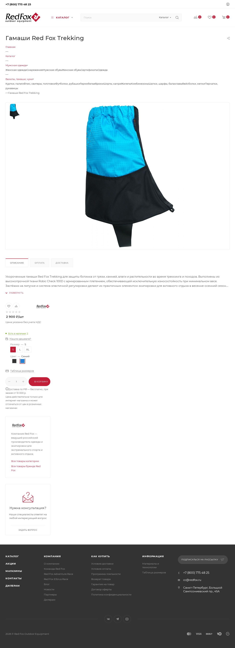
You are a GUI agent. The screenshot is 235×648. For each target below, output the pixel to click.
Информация (153, 556)
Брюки (99, 83)
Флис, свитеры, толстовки (39, 83)
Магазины (14, 571)
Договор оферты (101, 589)
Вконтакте (108, 619)
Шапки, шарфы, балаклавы (165, 83)
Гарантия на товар (102, 584)
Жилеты (126, 83)
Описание (17, 263)
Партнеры (50, 594)
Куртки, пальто (15, 83)
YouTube (127, 619)
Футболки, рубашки (67, 83)
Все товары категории (25, 461)
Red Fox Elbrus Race (56, 579)
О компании (51, 563)
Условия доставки (102, 563)
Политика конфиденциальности (111, 594)
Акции (11, 563)
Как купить (100, 556)
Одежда (103, 69)
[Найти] (177, 17)
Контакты (13, 578)
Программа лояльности (106, 573)
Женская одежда (16, 69)
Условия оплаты (101, 568)
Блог (47, 584)
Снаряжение (35, 69)
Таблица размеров (154, 572)
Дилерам (13, 585)
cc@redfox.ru (192, 580)
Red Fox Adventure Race (58, 573)
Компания (52, 556)
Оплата (40, 263)
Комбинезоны (140, 83)
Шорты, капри (112, 83)
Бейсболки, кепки (193, 83)
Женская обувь (71, 69)
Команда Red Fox (54, 568)
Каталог (12, 556)
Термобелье (87, 83)
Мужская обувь (52, 69)
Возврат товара (101, 579)
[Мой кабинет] (227, 4)
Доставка (62, 263)
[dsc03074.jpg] (128, 176)
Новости (49, 589)
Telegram (118, 619)
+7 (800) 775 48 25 (18, 4)
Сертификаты (89, 69)
